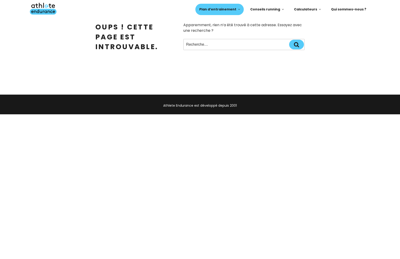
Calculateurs (305, 9)
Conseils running (265, 9)
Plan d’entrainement (217, 9)
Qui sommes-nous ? (348, 9)
